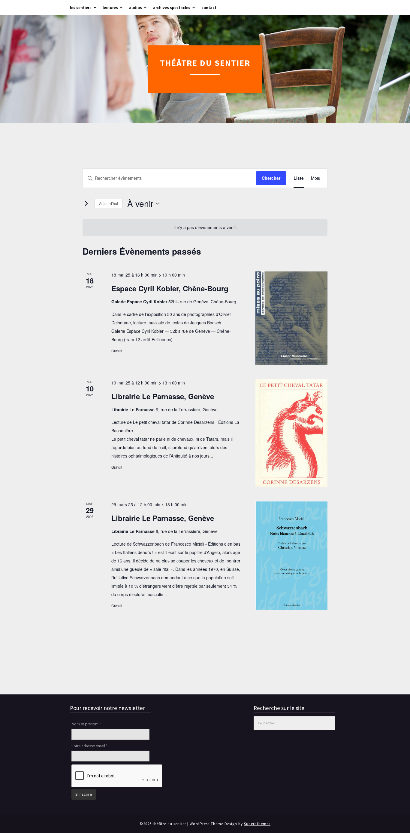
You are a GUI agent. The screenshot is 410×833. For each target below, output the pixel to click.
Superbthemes (257, 823)
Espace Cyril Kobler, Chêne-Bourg (169, 288)
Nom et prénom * (86, 724)
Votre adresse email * (89, 746)
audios (135, 7)
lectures (110, 7)
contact (208, 7)
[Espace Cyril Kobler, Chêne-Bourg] (291, 318)
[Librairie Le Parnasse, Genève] (291, 433)
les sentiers (81, 7)
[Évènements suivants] (86, 203)
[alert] (205, 227)
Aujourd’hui (108, 203)
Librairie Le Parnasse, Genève (162, 396)
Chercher (271, 178)
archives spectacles (171, 7)
